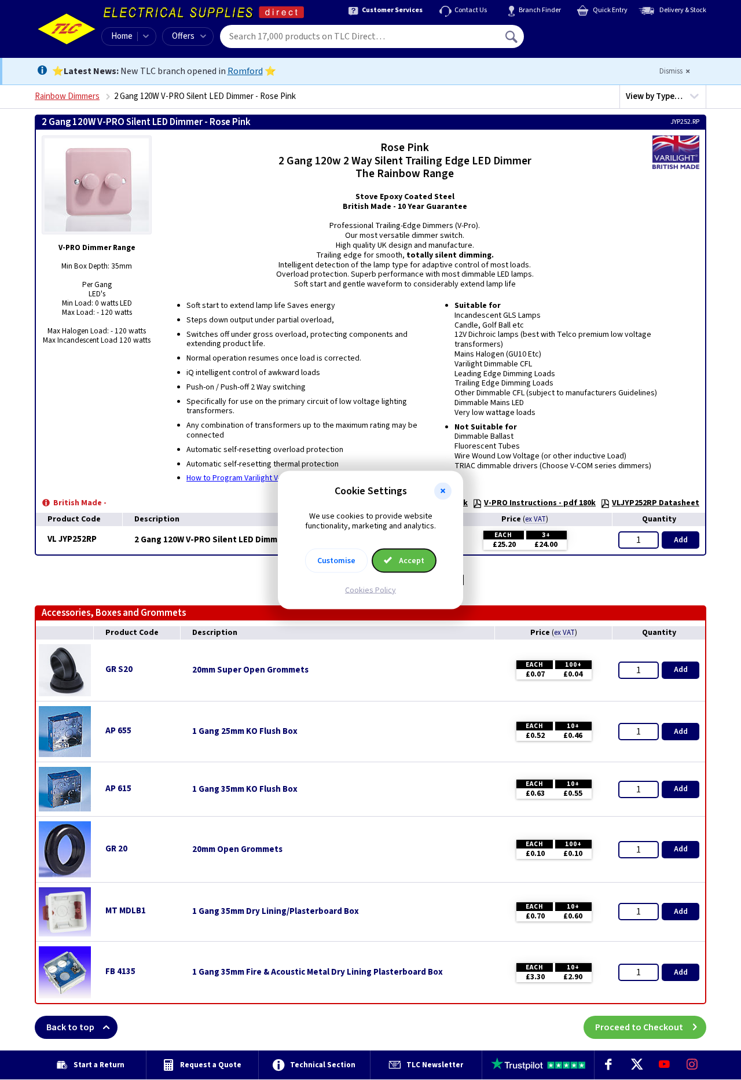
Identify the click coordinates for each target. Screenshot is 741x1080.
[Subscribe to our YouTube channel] (664, 1064)
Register (577, 40)
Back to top (70, 1027)
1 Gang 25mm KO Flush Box (245, 731)
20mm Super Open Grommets (250, 670)
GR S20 (119, 669)
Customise (336, 560)
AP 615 (118, 789)
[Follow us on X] (636, 1064)
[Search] (512, 36)
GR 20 (116, 849)
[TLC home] (66, 29)
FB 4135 (120, 971)
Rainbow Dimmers (67, 96)
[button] (443, 491)
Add (681, 540)
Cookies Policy (370, 590)
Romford (245, 71)
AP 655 (118, 731)
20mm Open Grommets (237, 849)
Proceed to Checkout (639, 1027)
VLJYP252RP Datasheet (655, 503)
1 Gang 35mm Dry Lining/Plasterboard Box (275, 911)
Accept (410, 560)
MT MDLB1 (125, 911)
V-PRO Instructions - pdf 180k (540, 503)
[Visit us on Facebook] (608, 1064)
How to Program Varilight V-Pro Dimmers (255, 478)
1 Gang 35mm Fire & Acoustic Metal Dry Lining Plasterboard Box (317, 972)
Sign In (585, 32)
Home (122, 36)
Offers (183, 36)
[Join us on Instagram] (692, 1064)
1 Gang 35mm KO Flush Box (245, 789)
